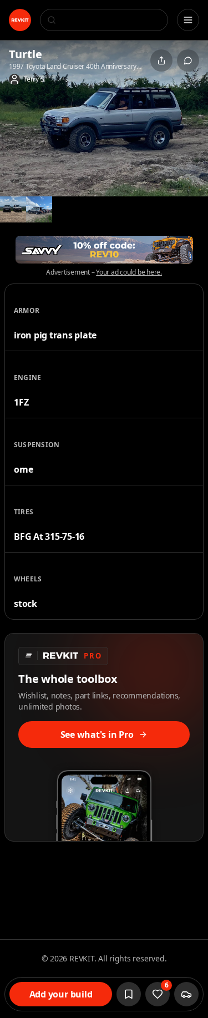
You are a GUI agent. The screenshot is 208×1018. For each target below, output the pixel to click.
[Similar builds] (186, 994)
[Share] (161, 60)
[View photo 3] (39, 209)
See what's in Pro (97, 734)
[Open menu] (188, 20)
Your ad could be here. (129, 272)
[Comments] (188, 60)
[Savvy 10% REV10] (104, 250)
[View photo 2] (13, 209)
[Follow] (128, 994)
